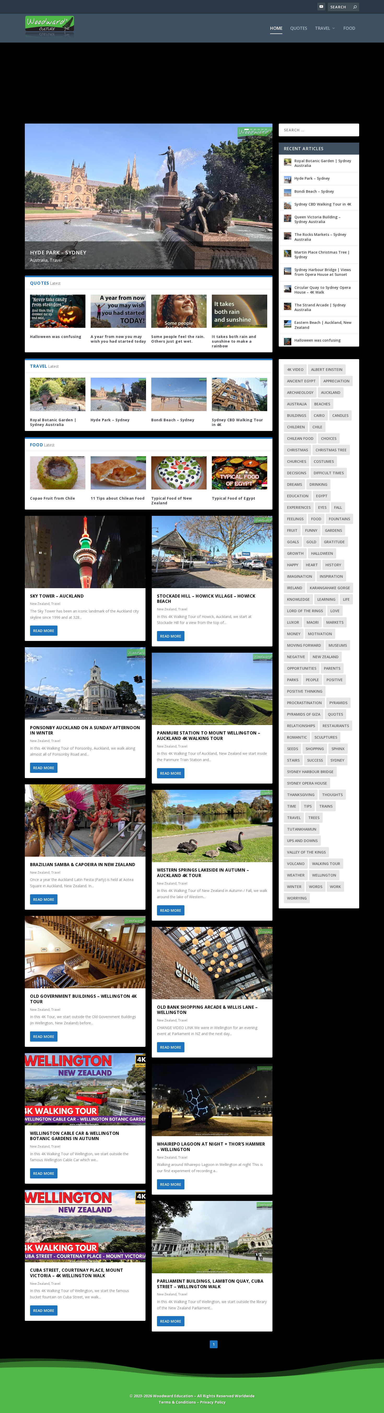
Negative (296, 656)
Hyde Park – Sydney (58, 252)
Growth (295, 553)
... (245, 1344)
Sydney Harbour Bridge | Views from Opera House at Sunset (322, 272)
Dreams (294, 484)
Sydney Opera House (307, 783)
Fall (338, 507)
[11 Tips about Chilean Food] (118, 472)
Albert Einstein (326, 369)
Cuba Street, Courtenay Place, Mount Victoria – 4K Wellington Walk (76, 1272)
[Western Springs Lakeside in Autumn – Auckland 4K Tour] (212, 826)
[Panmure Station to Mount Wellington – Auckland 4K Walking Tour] (212, 689)
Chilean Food (300, 438)
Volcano (296, 863)
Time (291, 806)
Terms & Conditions (177, 1402)
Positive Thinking (304, 691)
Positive (335, 679)
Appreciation (336, 380)
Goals (293, 541)
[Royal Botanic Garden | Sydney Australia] (57, 394)
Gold (311, 541)
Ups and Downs (302, 840)
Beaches (322, 403)
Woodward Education (173, 1395)
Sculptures (326, 737)
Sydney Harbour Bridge (310, 771)
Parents (332, 668)
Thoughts (332, 794)
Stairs (293, 760)
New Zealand (40, 604)
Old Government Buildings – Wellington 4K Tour (83, 999)
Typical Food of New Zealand (171, 500)
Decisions (296, 472)
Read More (43, 630)
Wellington (324, 875)
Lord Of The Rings (305, 610)
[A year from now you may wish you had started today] (118, 311)
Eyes (322, 507)
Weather (296, 875)
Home (276, 28)
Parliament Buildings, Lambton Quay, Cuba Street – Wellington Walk (210, 1283)
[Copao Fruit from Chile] (57, 472)
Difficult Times (329, 472)
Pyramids (338, 702)
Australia (39, 260)
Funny (311, 530)
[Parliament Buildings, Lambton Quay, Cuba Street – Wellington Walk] (212, 1237)
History (333, 564)
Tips (308, 806)
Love (335, 610)
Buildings (296, 415)
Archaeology (300, 392)
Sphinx (338, 748)
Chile (317, 426)
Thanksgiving (301, 794)
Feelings (295, 518)
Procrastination (304, 702)
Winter (294, 886)
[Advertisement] (192, 73)
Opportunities (301, 668)
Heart (312, 564)
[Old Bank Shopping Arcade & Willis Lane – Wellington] (212, 963)
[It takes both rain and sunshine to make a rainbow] (239, 311)
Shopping (315, 748)
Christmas (297, 449)
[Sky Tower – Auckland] (85, 552)
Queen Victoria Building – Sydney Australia (317, 219)
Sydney (337, 760)
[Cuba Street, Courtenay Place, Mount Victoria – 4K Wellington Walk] (85, 1226)
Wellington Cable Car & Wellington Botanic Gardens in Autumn (74, 1136)
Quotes (298, 28)
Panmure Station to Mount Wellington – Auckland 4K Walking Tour (208, 735)
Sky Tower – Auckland (57, 596)
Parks (292, 679)
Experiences (299, 507)
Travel (322, 28)
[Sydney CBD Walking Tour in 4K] (239, 394)
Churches (296, 461)
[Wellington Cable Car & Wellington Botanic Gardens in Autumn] (85, 1089)
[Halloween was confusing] (57, 311)
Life (346, 599)
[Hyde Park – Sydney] (118, 394)
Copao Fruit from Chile (52, 498)
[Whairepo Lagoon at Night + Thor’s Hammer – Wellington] (212, 1100)
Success (315, 760)
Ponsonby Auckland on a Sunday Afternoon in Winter (85, 730)
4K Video (295, 369)
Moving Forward (304, 645)
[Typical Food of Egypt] (239, 472)
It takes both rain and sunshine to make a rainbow (234, 341)
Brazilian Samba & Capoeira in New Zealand (82, 864)
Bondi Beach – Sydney (172, 419)
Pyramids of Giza (303, 714)
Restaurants (336, 725)
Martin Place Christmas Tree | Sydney (322, 254)
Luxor (293, 622)
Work (335, 886)
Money (293, 633)
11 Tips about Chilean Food (117, 498)
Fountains (339, 518)
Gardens (333, 530)
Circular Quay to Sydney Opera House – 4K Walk (322, 290)
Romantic (297, 737)
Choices (328, 438)
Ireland (294, 587)
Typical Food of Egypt (233, 498)
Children (296, 426)
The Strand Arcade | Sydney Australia (320, 307)
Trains (326, 806)
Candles (340, 415)
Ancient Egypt (301, 380)
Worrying (297, 898)
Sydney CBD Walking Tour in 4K (237, 422)
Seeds (292, 748)
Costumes (324, 461)
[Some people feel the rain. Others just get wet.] (179, 311)
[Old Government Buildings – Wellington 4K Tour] (85, 952)
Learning (326, 599)
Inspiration (331, 576)
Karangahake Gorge (330, 587)
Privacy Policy (213, 1402)
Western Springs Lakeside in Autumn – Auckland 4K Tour (203, 872)
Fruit (292, 530)
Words (315, 886)
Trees (313, 817)
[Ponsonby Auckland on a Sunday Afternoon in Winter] (85, 683)
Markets (335, 622)
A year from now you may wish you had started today (118, 339)
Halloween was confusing (56, 336)
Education (298, 495)
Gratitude (334, 541)
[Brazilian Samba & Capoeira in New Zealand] (85, 820)
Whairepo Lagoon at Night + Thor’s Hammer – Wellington (211, 1146)
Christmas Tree (331, 449)
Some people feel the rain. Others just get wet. (178, 339)
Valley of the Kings (306, 852)
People (312, 679)
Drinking (318, 484)
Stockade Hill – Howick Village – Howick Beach (206, 598)
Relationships (301, 725)
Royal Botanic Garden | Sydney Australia (53, 422)
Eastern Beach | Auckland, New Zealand (322, 325)
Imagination (299, 576)
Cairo (319, 415)
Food (349, 28)
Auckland (330, 392)
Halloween (322, 553)
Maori (313, 622)
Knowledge (298, 599)
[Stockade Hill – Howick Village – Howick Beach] (212, 552)
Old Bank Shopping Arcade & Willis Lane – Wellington (207, 1009)
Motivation (320, 633)
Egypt (322, 495)
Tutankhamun (301, 829)
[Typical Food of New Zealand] (179, 472)
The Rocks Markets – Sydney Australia (320, 237)
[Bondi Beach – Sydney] (179, 394)
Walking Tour (326, 863)
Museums (338, 645)
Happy (292, 564)
